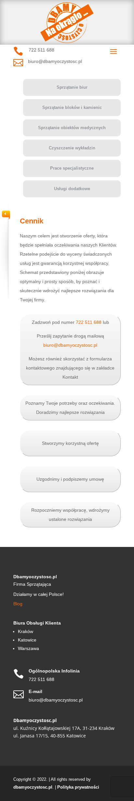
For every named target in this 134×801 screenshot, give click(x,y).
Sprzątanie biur (72, 87)
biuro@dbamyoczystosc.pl (70, 345)
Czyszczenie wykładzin (72, 147)
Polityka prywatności (78, 787)
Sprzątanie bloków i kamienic (72, 107)
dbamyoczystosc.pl (32, 787)
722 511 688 (88, 322)
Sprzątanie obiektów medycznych (72, 127)
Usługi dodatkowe (72, 188)
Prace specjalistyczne (72, 168)
